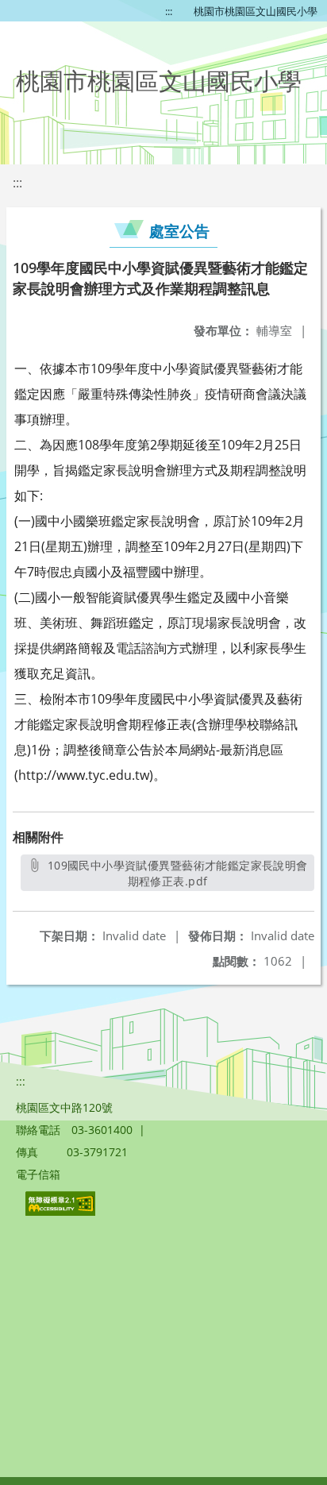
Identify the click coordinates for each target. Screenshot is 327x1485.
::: (168, 11)
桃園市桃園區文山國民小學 (255, 11)
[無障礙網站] (62, 1211)
